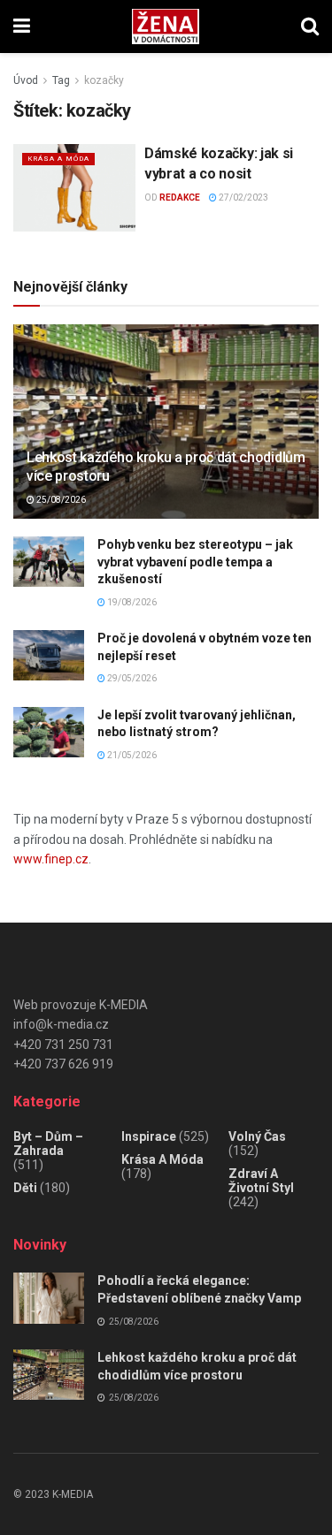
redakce (179, 197)
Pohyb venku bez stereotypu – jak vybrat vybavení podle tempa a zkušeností (195, 561)
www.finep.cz (51, 859)
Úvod (25, 80)
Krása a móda (58, 159)
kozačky (104, 80)
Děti (25, 1188)
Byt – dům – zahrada (48, 1143)
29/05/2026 (131, 678)
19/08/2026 (131, 602)
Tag (61, 80)
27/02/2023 (242, 197)
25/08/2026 (60, 500)
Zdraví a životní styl (261, 1180)
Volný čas (257, 1136)
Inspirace (148, 1136)
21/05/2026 (131, 755)
